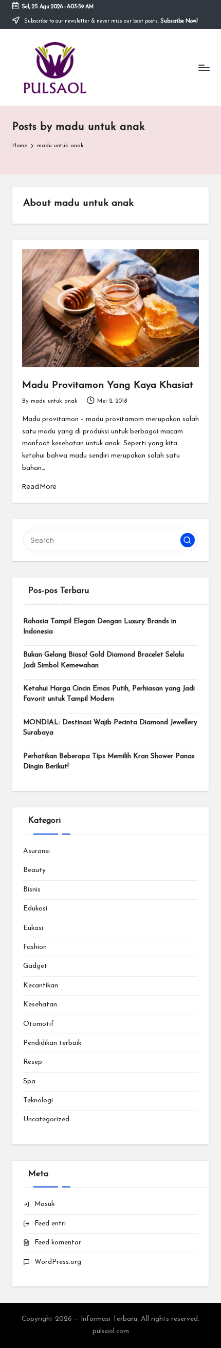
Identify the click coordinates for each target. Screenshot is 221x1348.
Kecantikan (40, 985)
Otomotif (38, 1024)
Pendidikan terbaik (52, 1043)
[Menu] (203, 67)
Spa (29, 1081)
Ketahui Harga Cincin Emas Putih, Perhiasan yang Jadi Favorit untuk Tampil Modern (109, 693)
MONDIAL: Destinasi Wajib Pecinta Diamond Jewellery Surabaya (110, 727)
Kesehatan (40, 1004)
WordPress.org (57, 1262)
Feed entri (50, 1223)
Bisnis (32, 889)
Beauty (34, 870)
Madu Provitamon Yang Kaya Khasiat (107, 385)
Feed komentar (57, 1242)
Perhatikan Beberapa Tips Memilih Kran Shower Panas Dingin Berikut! (109, 761)
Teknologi (38, 1100)
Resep (32, 1062)
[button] (187, 540)
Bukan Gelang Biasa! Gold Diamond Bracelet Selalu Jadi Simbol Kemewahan (103, 659)
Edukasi (35, 908)
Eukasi (33, 928)
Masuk (44, 1204)
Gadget (35, 966)
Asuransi (36, 851)
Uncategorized (46, 1119)
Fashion (35, 947)
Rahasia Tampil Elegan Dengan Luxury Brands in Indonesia (99, 626)
